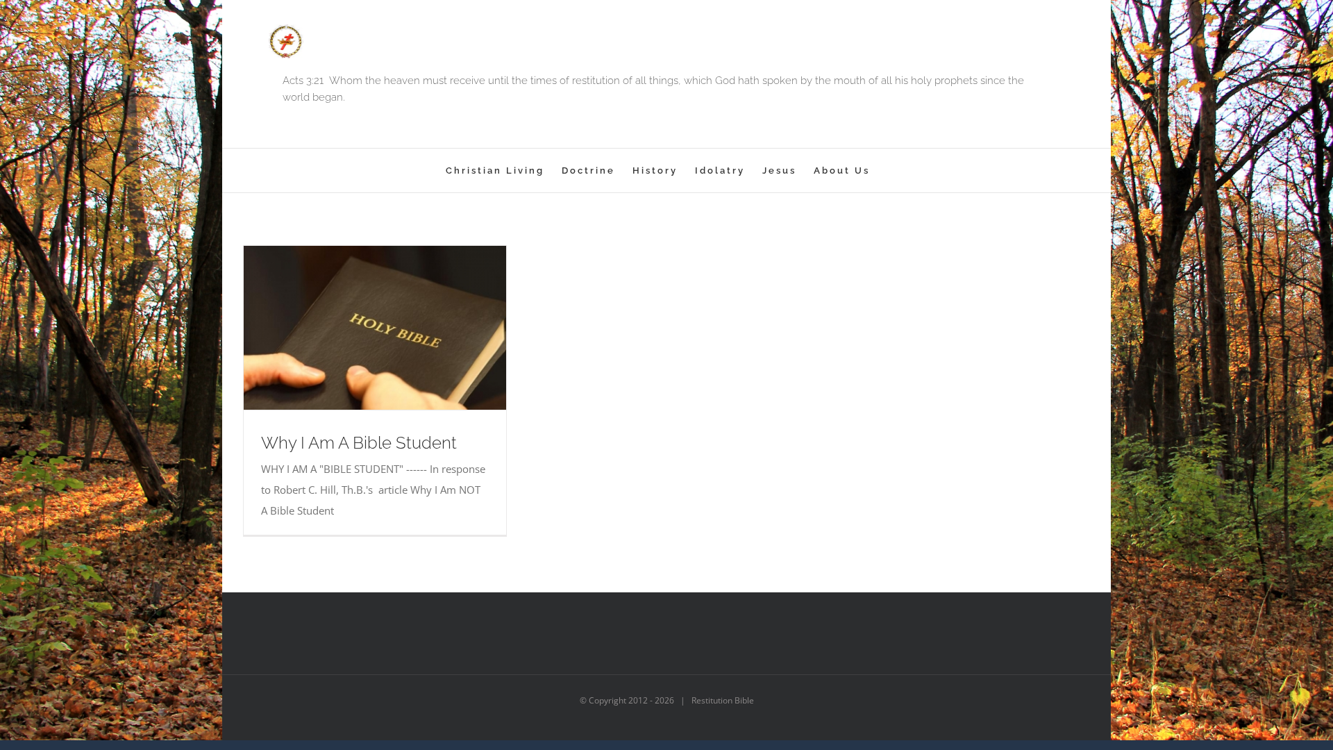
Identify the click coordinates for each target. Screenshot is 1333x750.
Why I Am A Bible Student (359, 443)
